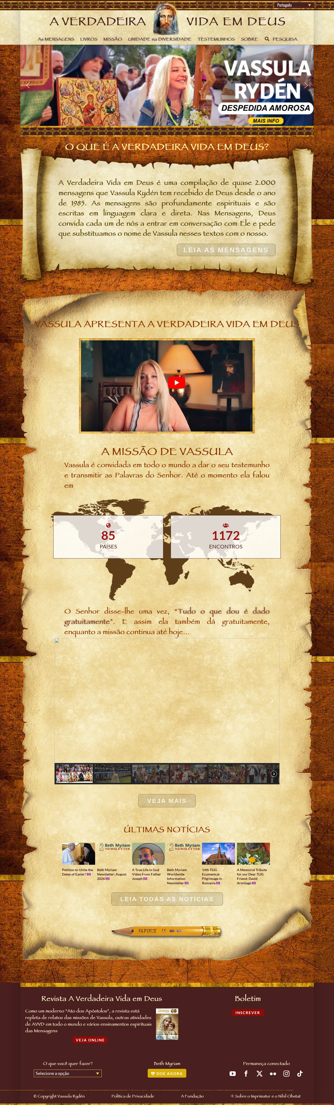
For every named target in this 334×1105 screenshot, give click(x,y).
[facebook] (246, 1074)
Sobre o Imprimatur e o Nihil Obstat (268, 1097)
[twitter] (259, 1074)
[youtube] (233, 1074)
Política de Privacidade (132, 1097)
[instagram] (286, 1074)
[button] (167, 85)
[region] (167, 85)
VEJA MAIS (167, 800)
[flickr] (273, 1074)
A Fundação (192, 1097)
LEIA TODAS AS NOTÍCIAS (167, 899)
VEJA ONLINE (90, 1040)
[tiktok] (300, 1074)
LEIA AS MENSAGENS (226, 250)
